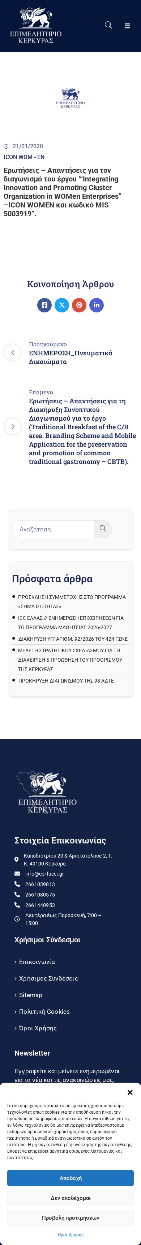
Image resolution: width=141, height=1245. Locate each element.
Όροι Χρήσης (71, 1234)
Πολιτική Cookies (44, 1011)
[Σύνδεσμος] (44, 305)
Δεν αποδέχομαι (71, 1198)
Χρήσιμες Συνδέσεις (48, 978)
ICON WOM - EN (24, 157)
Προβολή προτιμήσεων (70, 1218)
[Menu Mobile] (127, 26)
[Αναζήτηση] (103, 529)
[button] (130, 1091)
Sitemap (30, 995)
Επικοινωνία (37, 961)
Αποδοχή (71, 1178)
